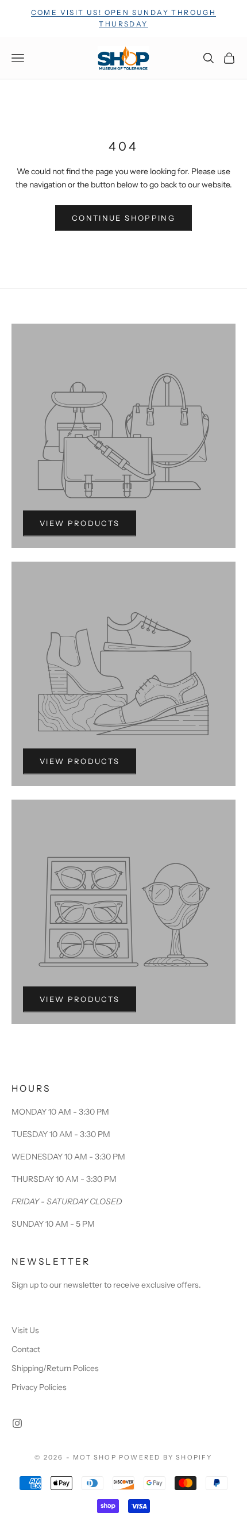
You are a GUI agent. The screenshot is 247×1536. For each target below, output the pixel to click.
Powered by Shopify (166, 1457)
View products (79, 523)
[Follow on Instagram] (17, 1423)
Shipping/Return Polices (55, 1368)
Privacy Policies (39, 1387)
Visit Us (25, 1330)
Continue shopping (123, 217)
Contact (25, 1349)
